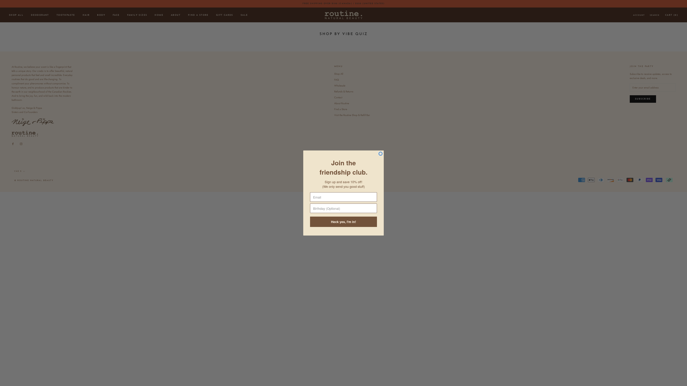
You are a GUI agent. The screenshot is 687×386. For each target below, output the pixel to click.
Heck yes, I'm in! (343, 221)
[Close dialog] (380, 153)
